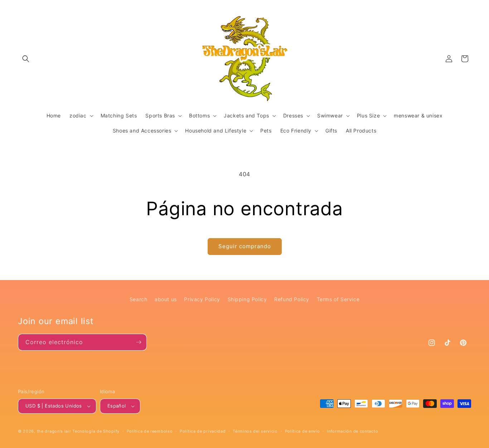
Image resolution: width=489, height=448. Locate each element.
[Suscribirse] (138, 342)
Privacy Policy (202, 299)
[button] (26, 59)
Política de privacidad (203, 431)
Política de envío (302, 431)
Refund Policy (291, 299)
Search (138, 299)
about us (166, 299)
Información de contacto (352, 431)
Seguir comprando (244, 246)
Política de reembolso (150, 431)
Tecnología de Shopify (96, 431)
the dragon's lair (54, 431)
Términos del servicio (255, 431)
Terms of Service (338, 299)
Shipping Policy (247, 299)
